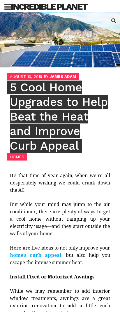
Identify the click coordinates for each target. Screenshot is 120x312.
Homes (17, 157)
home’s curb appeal (35, 255)
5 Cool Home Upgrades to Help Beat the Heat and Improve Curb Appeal (59, 117)
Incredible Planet (49, 6)
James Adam (63, 76)
